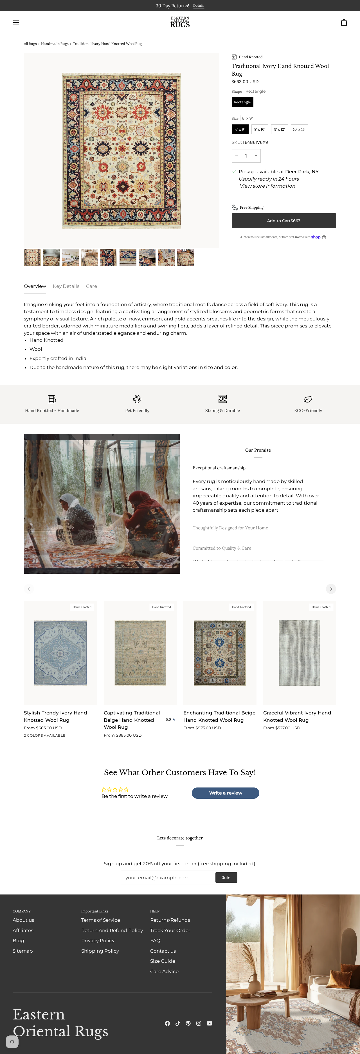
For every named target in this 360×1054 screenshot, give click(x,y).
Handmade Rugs (55, 43)
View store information (267, 186)
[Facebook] (167, 1023)
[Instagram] (198, 1023)
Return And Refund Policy (112, 930)
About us (23, 920)
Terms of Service (100, 920)
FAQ (155, 940)
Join (226, 877)
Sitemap (23, 951)
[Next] (331, 589)
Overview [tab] (35, 286)
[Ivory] (37, 736)
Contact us (163, 951)
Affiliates (23, 930)
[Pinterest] (188, 1023)
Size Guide (162, 961)
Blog (18, 940)
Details (198, 5)
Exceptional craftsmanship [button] (219, 467)
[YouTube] (209, 1023)
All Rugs (30, 43)
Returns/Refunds (170, 920)
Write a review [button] (225, 793)
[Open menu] (21, 22)
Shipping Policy (100, 951)
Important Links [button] (94, 911)
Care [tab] (91, 286)
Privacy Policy (97, 940)
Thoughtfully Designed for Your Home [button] (230, 530)
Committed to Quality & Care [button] (222, 550)
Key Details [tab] (66, 286)
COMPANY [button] (22, 911)
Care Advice (164, 971)
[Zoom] (121, 150)
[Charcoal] (27, 736)
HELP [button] (154, 911)
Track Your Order (170, 930)
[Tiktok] (178, 1023)
